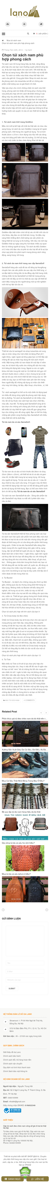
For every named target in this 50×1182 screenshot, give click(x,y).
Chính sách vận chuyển (12, 1063)
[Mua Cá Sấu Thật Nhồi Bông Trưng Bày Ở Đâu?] (25, 796)
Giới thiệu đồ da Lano (12, 1052)
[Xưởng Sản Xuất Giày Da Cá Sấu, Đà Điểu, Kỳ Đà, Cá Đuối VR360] (25, 765)
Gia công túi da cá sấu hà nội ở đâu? (18, 842)
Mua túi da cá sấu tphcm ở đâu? (16, 873)
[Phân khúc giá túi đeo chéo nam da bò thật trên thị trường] (25, 734)
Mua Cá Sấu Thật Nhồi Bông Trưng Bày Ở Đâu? (23, 780)
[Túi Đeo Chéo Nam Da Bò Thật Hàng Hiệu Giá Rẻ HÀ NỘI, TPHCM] (25, 11)
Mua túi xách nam (14, 40)
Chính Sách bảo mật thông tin (15, 1071)
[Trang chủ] (3, 40)
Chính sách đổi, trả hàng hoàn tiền (17, 1059)
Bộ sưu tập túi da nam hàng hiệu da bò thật (21, 811)
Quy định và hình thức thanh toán (16, 1067)
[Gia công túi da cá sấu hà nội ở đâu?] (25, 858)
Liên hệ (39, 1178)
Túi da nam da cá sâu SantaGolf (31, 491)
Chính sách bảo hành (12, 1056)
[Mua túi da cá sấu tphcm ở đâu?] (25, 889)
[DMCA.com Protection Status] (25, 1172)
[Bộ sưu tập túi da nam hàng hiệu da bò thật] (25, 827)
